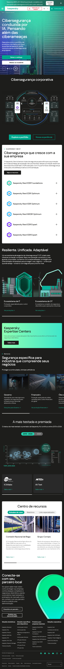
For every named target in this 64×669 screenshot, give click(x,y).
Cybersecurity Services (53, 630)
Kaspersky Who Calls (7, 640)
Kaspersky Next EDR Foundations (37, 633)
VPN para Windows (21, 640)
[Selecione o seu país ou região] (44, 8)
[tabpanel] (32, 454)
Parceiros (18, 663)
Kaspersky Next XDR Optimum (39, 639)
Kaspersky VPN (5, 638)
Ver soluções (39, 310)
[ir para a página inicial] (12, 8)
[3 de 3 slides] (12, 69)
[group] (32, 43)
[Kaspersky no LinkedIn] (49, 653)
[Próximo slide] (15, 69)
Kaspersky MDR (51, 632)
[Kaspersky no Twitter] (45, 653)
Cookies (12, 655)
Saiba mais (7, 489)
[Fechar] (61, 3)
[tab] (27, 434)
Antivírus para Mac (21, 630)
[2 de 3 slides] (10, 69)
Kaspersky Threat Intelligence (54, 638)
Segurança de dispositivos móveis (23, 633)
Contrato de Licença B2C (6, 658)
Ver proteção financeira (39, 407)
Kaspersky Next (51, 627)
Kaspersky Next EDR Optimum (39, 636)
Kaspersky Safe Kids (6, 635)
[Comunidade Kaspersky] (61, 653)
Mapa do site (4, 665)
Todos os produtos (36, 646)
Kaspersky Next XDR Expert (54, 635)
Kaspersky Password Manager (9, 643)
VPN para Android (21, 642)
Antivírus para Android (22, 627)
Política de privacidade (6, 655)
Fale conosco (4, 663)
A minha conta (57, 8)
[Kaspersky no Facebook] (41, 653)
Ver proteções (9, 310)
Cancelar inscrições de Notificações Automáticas (21, 665)
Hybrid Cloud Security (53, 640)
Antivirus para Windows (22, 637)
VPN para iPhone (21, 645)
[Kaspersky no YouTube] (53, 653)
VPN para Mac (20, 648)
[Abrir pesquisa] (48, 8)
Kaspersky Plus (5, 630)
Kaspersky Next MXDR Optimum (37, 643)
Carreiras (9, 665)
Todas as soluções (6, 646)
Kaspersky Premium (6, 632)
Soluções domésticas (8, 622)
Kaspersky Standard (6, 627)
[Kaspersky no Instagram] (57, 653)
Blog (21, 663)
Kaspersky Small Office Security (37, 628)
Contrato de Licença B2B (16, 658)
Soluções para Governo (11, 407)
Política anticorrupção (20, 655)
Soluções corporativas (54, 622)
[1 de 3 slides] (8, 69)
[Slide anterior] (4, 69)
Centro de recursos (27, 663)
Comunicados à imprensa (36, 663)
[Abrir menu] (2, 8)
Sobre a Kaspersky (11, 663)
